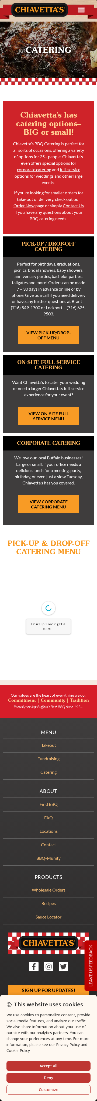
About (48, 791)
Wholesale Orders (48, 889)
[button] (81, 10)
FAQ (48, 817)
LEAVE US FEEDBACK (90, 966)
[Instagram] (48, 966)
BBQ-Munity (48, 858)
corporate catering (34, 169)
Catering (48, 772)
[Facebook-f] (34, 966)
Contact (48, 844)
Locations (49, 831)
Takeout (48, 745)
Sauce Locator (48, 916)
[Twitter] (63, 966)
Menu (48, 732)
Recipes (48, 903)
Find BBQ (49, 804)
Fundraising (48, 758)
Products (49, 877)
